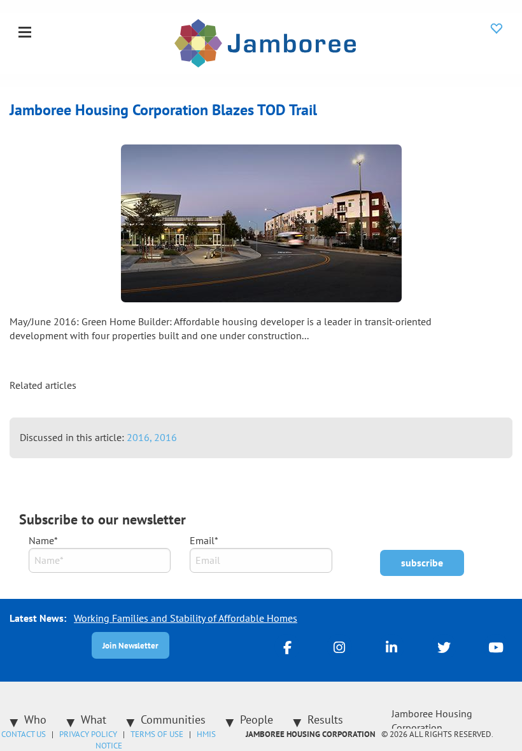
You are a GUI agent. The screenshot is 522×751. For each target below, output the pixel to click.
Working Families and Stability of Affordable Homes (185, 618)
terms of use (156, 734)
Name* (43, 540)
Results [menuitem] (325, 719)
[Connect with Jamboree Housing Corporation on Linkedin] (391, 646)
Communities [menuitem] (173, 719)
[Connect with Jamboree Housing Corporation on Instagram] (339, 646)
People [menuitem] (256, 719)
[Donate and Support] (496, 28)
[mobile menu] (24, 33)
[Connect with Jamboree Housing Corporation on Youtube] (496, 646)
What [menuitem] (93, 719)
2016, (140, 437)
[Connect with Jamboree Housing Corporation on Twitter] (443, 646)
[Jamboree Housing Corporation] (265, 42)
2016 (165, 437)
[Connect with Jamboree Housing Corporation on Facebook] (287, 646)
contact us (23, 734)
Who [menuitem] (35, 719)
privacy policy (88, 734)
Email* (204, 540)
